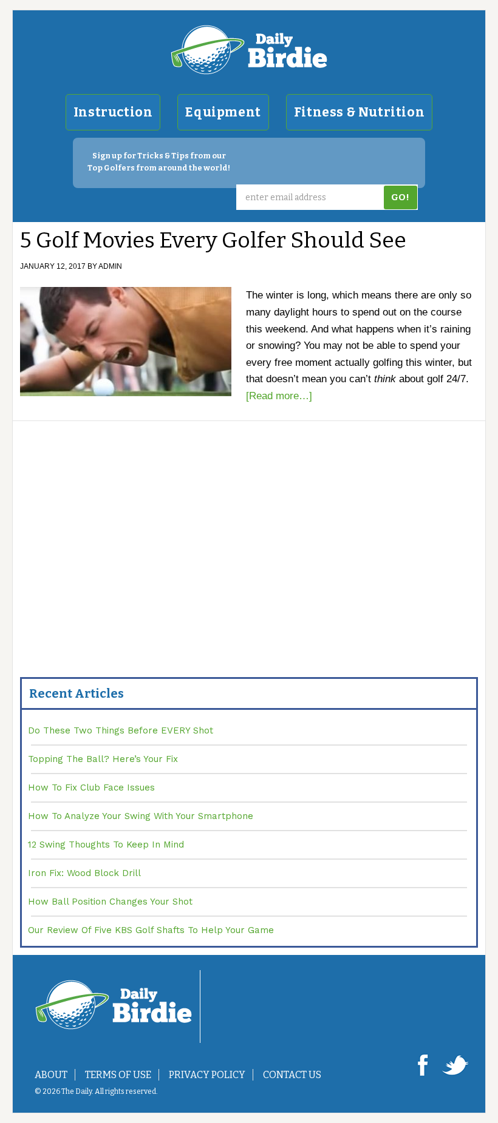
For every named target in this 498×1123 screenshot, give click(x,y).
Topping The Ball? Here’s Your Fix (103, 759)
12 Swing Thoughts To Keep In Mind (106, 844)
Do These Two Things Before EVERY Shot (120, 730)
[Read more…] (279, 396)
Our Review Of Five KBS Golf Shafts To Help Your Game (151, 930)
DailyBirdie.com (249, 49)
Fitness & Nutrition (359, 112)
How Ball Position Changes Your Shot (110, 901)
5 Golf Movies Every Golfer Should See (213, 240)
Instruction (113, 112)
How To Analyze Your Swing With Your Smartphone (140, 816)
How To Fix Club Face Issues (91, 787)
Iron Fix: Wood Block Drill (84, 873)
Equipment (223, 112)
